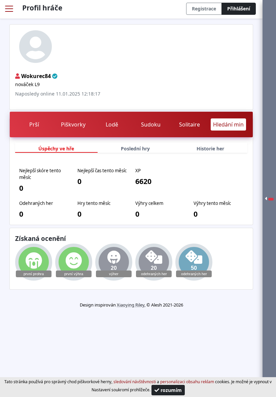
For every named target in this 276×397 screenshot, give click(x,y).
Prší (34, 124)
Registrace (204, 8)
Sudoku (151, 124)
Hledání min (228, 124)
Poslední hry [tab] (135, 148)
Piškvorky (73, 124)
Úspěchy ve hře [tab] (56, 148)
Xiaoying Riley (130, 305)
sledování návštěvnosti (134, 382)
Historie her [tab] (210, 148)
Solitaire (189, 124)
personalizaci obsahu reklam (187, 382)
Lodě (112, 124)
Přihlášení (238, 8)
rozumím (170, 390)
